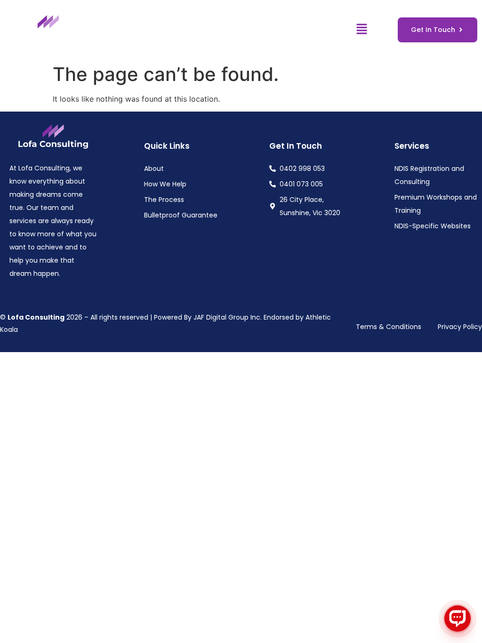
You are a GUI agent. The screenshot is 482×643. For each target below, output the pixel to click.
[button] (361, 29)
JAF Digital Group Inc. (227, 317)
